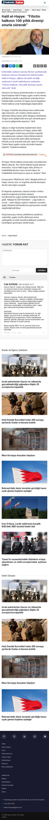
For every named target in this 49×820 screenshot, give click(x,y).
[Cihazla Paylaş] (20, 65)
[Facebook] (3, 65)
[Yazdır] (34, 65)
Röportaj (4, 763)
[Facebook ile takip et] (4, 736)
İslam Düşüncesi (7, 753)
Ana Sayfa (7, 10)
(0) (15, 333)
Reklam (4, 788)
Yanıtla (8, 333)
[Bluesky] (10, 65)
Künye (4, 792)
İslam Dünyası (17, 10)
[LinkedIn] (13, 65)
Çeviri (3, 750)
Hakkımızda (5, 775)
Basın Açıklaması (7, 767)
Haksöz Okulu (6, 757)
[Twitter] (6, 65)
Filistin (27, 10)
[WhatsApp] (17, 65)
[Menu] (44, 3)
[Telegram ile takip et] (45, 736)
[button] (38, 65)
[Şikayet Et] (44, 332)
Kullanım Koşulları (7, 785)
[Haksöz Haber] (13, 3)
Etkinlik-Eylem (6, 760)
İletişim (4, 779)
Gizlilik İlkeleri (6, 782)
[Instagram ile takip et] (34, 736)
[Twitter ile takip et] (14, 736)
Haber (4, 744)
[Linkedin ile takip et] (24, 736)
